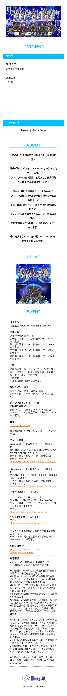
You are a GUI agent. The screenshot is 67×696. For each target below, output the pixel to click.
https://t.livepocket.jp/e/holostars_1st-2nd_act (33, 461)
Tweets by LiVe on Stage (33, 130)
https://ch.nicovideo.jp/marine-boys (28, 512)
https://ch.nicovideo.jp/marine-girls (27, 523)
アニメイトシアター (20, 425)
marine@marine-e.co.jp (22, 552)
